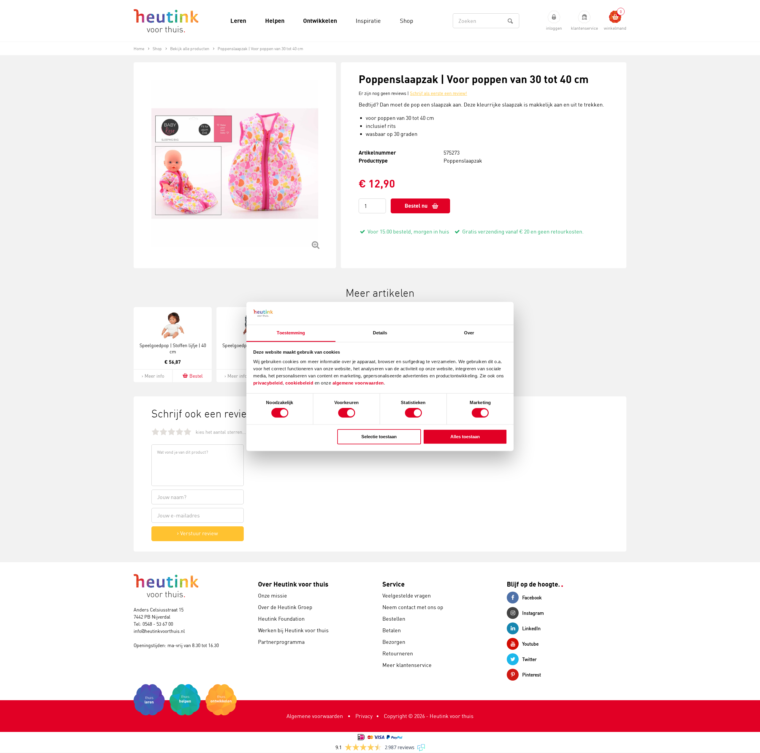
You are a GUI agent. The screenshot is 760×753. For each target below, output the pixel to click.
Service (393, 584)
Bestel (196, 376)
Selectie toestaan (379, 436)
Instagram (533, 613)
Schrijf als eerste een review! (438, 93)
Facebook (532, 598)
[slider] (171, 431)
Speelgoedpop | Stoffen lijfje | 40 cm (173, 348)
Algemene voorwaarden (314, 716)
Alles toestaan (465, 436)
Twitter (529, 659)
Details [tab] (380, 332)
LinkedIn (531, 628)
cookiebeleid (300, 382)
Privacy (364, 716)
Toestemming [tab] (291, 332)
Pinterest (531, 675)
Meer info (154, 376)
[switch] (346, 413)
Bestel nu (416, 205)
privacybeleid (268, 382)
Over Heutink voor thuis (293, 584)
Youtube (530, 644)
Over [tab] (469, 332)
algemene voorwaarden (358, 382)
